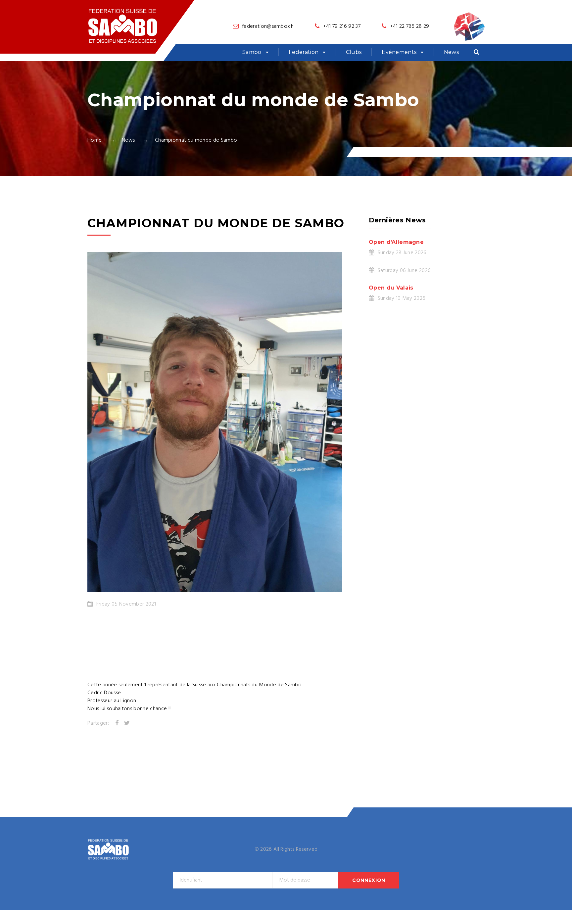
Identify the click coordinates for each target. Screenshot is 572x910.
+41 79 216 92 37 (341, 26)
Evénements (399, 52)
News (451, 52)
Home (94, 140)
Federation (303, 52)
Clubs (354, 52)
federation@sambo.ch (268, 26)
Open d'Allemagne (396, 242)
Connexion (369, 880)
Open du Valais (391, 288)
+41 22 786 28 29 (409, 26)
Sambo (252, 52)
